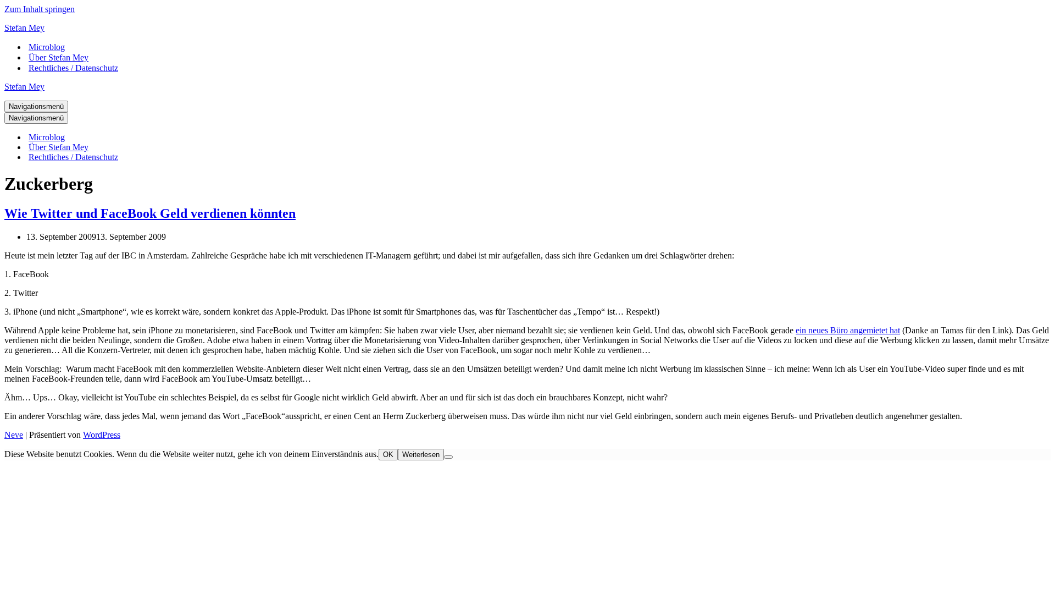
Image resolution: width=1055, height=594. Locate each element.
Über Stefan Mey (58, 57)
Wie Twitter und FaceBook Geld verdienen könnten (150, 213)
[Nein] (448, 457)
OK (388, 454)
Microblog (47, 47)
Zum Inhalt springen (39, 9)
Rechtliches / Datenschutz (73, 68)
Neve (13, 434)
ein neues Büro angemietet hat (848, 330)
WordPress (101, 434)
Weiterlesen (421, 454)
